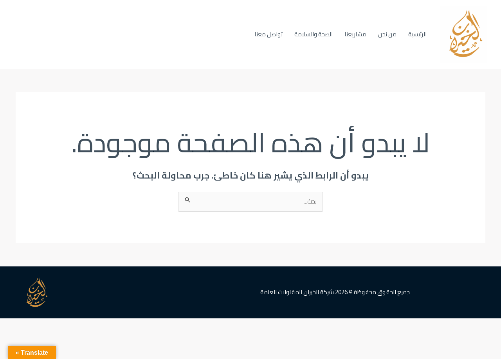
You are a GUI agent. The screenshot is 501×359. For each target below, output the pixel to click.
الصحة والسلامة (313, 34)
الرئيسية (417, 34)
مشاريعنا (355, 34)
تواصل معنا (268, 34)
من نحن (387, 34)
